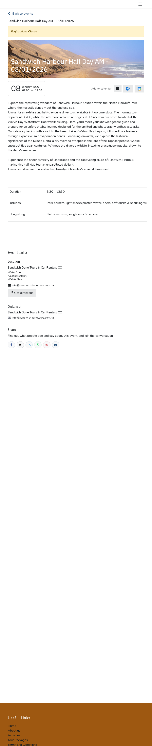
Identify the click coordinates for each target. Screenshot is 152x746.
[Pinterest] (46, 345)
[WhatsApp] (38, 345)
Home (12, 726)
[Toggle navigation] (140, 4)
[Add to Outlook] (128, 88)
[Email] (55, 345)
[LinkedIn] (29, 345)
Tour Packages (18, 740)
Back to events (22, 13)
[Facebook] (11, 345)
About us (14, 730)
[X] (20, 345)
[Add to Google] (139, 88)
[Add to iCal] (118, 88)
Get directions (23, 293)
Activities (14, 735)
